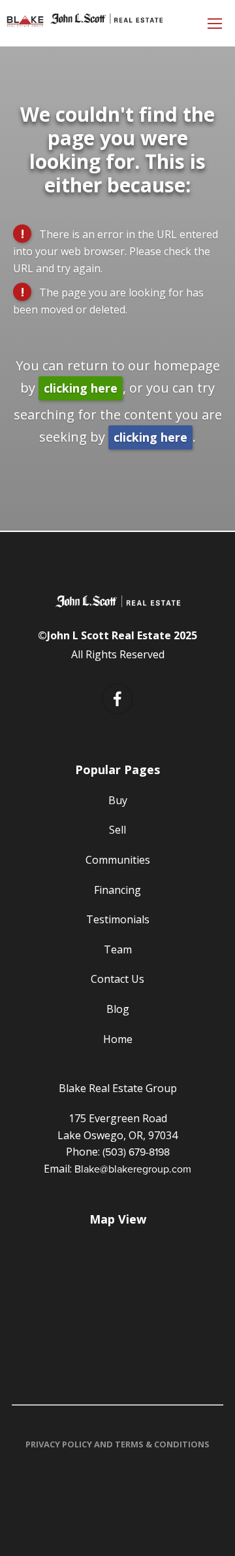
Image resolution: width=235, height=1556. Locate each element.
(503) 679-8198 (136, 1151)
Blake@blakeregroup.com (132, 1168)
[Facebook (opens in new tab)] (117, 699)
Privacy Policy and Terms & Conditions (117, 1444)
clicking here (81, 388)
